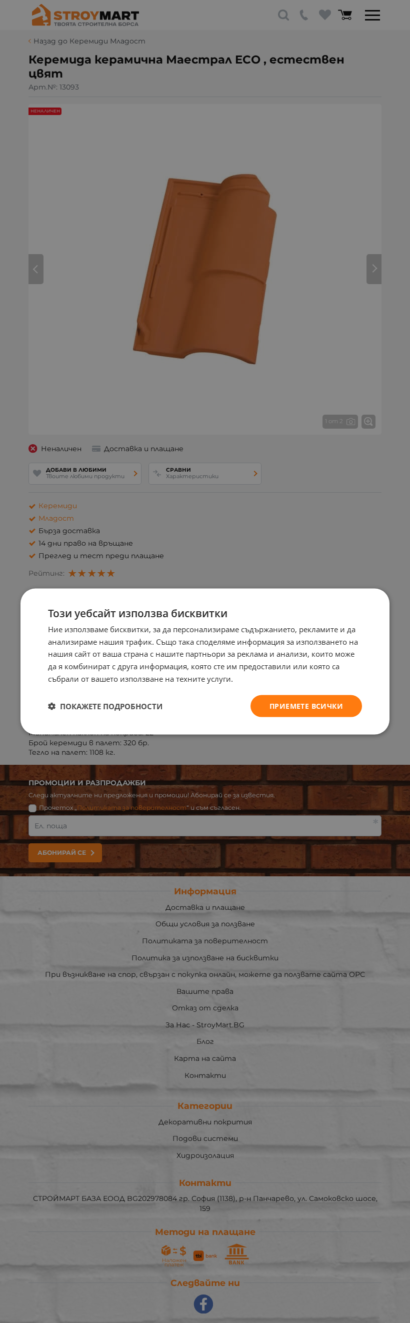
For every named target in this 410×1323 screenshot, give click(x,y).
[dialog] (205, 661)
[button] (105, 706)
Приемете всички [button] (306, 705)
